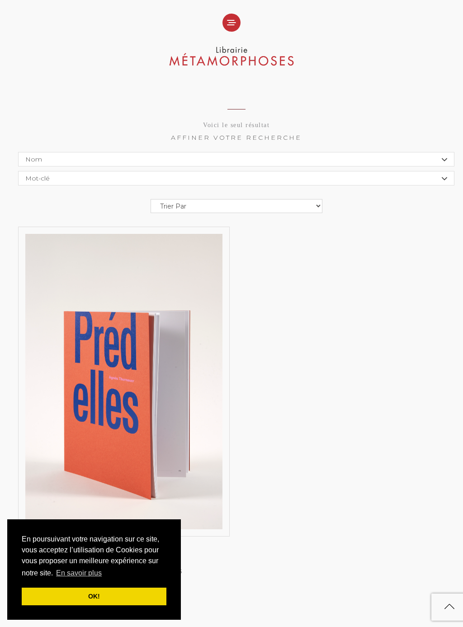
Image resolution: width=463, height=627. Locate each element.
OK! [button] (94, 596)
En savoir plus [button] (79, 573)
